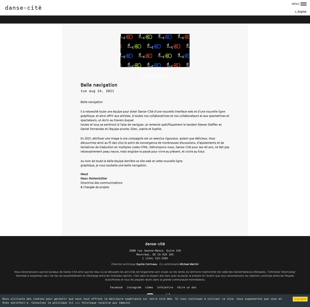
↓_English (300, 11)
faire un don (186, 287)
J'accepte (300, 299)
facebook (116, 287)
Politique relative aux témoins (106, 302)
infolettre (165, 287)
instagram (134, 287)
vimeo (149, 287)
